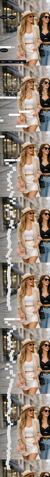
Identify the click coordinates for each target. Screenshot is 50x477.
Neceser (6, 247)
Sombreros (6, 289)
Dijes (5, 205)
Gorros (6, 276)
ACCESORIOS (5, 165)
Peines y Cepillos (7, 187)
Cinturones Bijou (7, 214)
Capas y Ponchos (7, 265)
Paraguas (6, 185)
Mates (6, 296)
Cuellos (6, 271)
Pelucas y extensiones (8, 192)
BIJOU (3, 209)
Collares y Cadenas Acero (8, 203)
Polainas (6, 285)
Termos (6, 298)
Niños (4, 256)
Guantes (6, 278)
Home (3, 163)
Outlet (4, 304)
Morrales (6, 245)
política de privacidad (10, 133)
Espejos (6, 174)
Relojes (6, 189)
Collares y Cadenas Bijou (8, 216)
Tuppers (4, 302)
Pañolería (5, 258)
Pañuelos (6, 280)
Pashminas (6, 282)
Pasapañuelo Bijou (7, 223)
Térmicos (5, 291)
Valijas (6, 254)
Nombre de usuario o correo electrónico (9, 111)
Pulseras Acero (7, 207)
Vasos (6, 300)
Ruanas (6, 287)
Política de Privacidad (5, 69)
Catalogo (5, 307)
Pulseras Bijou (7, 225)
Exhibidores (6, 176)
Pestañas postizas (7, 194)
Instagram (4, 13)
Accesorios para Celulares (8, 167)
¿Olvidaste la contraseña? (4, 123)
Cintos (6, 238)
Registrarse (2, 136)
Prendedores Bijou (7, 220)
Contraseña (4, 114)
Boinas (6, 260)
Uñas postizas (7, 196)
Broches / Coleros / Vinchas (9, 328)
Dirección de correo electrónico (7, 126)
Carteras (6, 236)
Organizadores (7, 249)
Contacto (3, 68)
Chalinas (6, 269)
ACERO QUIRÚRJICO (7, 198)
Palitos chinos (7, 183)
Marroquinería (6, 227)
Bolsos (6, 234)
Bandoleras (6, 229)
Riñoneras (6, 251)
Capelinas (6, 267)
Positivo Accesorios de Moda (5, 21)
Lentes (6, 178)
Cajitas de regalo (7, 172)
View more (2, 99)
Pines (5, 218)
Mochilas (6, 240)
